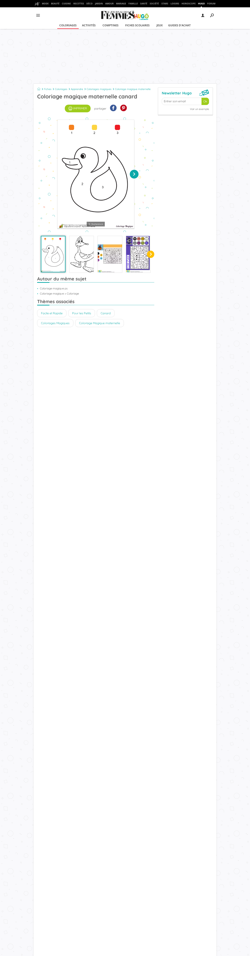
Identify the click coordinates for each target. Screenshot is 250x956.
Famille (133, 3)
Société (154, 3)
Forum (211, 3)
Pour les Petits (81, 313)
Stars (164, 3)
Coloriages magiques (99, 89)
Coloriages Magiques (55, 323)
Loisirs (175, 3)
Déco (89, 3)
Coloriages (68, 25)
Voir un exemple (199, 109)
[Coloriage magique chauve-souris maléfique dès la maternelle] (138, 254)
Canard (106, 313)
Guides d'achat (179, 25)
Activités (89, 25)
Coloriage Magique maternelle (99, 323)
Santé (143, 3)
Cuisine (66, 3)
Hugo (201, 3)
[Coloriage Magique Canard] (81, 254)
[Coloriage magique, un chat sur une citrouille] (110, 254)
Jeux (159, 25)
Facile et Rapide (52, 313)
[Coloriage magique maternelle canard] (53, 254)
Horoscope (189, 3)
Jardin (99, 3)
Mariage (121, 3)
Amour (109, 3)
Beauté (55, 3)
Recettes (78, 3)
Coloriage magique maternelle (133, 89)
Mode (45, 3)
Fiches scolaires (137, 25)
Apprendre (77, 89)
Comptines (110, 25)
